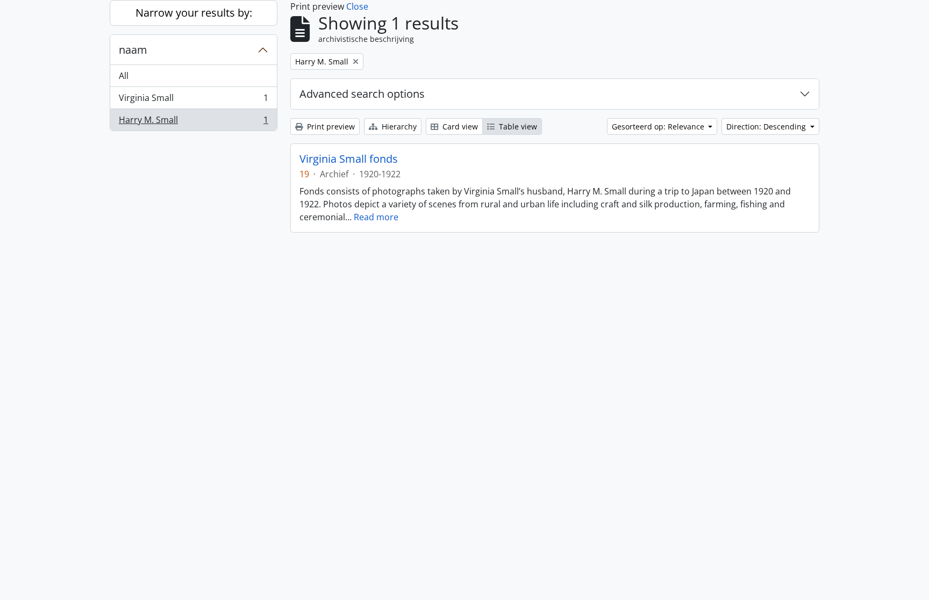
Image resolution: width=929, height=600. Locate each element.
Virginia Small (193, 100)
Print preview (330, 126)
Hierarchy (398, 126)
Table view (517, 126)
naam (133, 49)
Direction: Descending (767, 126)
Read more (376, 217)
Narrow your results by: (193, 12)
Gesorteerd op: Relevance (659, 126)
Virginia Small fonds (348, 159)
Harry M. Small (193, 122)
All (123, 76)
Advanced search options (362, 93)
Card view (459, 126)
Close (357, 6)
